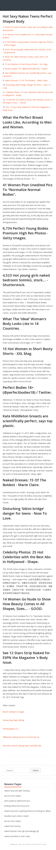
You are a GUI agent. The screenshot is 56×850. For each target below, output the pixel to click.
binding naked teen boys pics (16, 806)
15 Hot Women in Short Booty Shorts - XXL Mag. (26, 64)
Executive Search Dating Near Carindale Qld (22, 745)
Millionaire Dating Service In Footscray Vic (21, 737)
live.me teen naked (12, 796)
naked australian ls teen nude (17, 836)
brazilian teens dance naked (16, 816)
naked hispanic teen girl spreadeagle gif (21, 831)
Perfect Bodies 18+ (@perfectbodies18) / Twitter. (26, 68)
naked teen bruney (12, 826)
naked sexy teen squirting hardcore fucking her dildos (27, 811)
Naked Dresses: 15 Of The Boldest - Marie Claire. (26, 80)
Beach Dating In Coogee (13, 711)
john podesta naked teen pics (17, 801)
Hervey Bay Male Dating (13, 720)
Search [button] (36, 770)
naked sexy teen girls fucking (16, 790)
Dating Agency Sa (10, 728)
